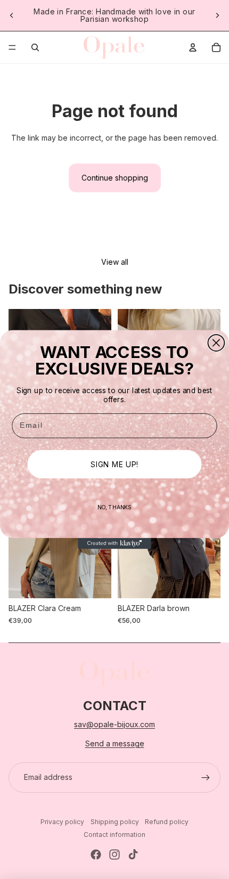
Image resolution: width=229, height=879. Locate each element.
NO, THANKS (114, 506)
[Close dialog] (216, 343)
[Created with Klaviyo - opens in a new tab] (114, 543)
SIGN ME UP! (114, 464)
